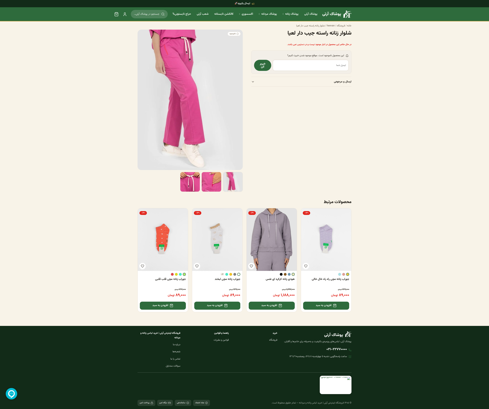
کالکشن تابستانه (223, 14)
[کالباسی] (343, 274)
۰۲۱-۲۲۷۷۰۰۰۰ (336, 349)
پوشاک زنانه (292, 14)
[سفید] (238, 274)
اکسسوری (247, 14)
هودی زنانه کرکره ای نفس (280, 279)
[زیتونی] (176, 274)
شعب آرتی (203, 14)
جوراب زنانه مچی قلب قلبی (170, 279)
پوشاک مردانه (269, 14)
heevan (331, 26)
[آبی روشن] (339, 274)
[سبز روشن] (184, 274)
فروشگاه (341, 26)
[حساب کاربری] (125, 14)
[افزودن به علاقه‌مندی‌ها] (306, 266)
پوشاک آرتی (310, 14)
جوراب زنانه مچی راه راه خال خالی (330, 279)
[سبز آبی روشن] (226, 274)
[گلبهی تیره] (172, 274)
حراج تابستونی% (181, 14)
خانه (349, 26)
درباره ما (176, 345)
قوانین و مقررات (221, 340)
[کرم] (293, 274)
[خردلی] (347, 274)
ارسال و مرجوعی (342, 82)
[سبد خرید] (116, 14)
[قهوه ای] (285, 274)
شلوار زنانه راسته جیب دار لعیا (310, 26)
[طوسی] (234, 274)
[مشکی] (281, 274)
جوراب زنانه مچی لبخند (227, 279)
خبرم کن (263, 65)
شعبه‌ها (176, 352)
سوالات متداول (173, 366)
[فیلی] (289, 274)
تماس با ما (175, 359)
